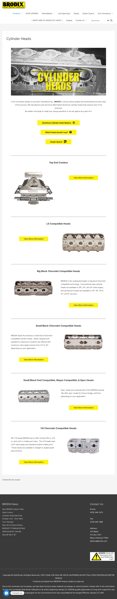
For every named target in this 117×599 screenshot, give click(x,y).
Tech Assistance (104, 13)
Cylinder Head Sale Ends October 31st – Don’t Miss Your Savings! (12, 518)
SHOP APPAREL (32, 13)
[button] (58, 122)
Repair (76, 13)
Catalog (69, 20)
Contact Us (80, 20)
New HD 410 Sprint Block (12, 525)
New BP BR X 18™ (9, 535)
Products (16, 13)
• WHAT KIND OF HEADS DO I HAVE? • (47, 20)
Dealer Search (88, 13)
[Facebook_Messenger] (6, 593)
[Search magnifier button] (111, 20)
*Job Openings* (64, 13)
